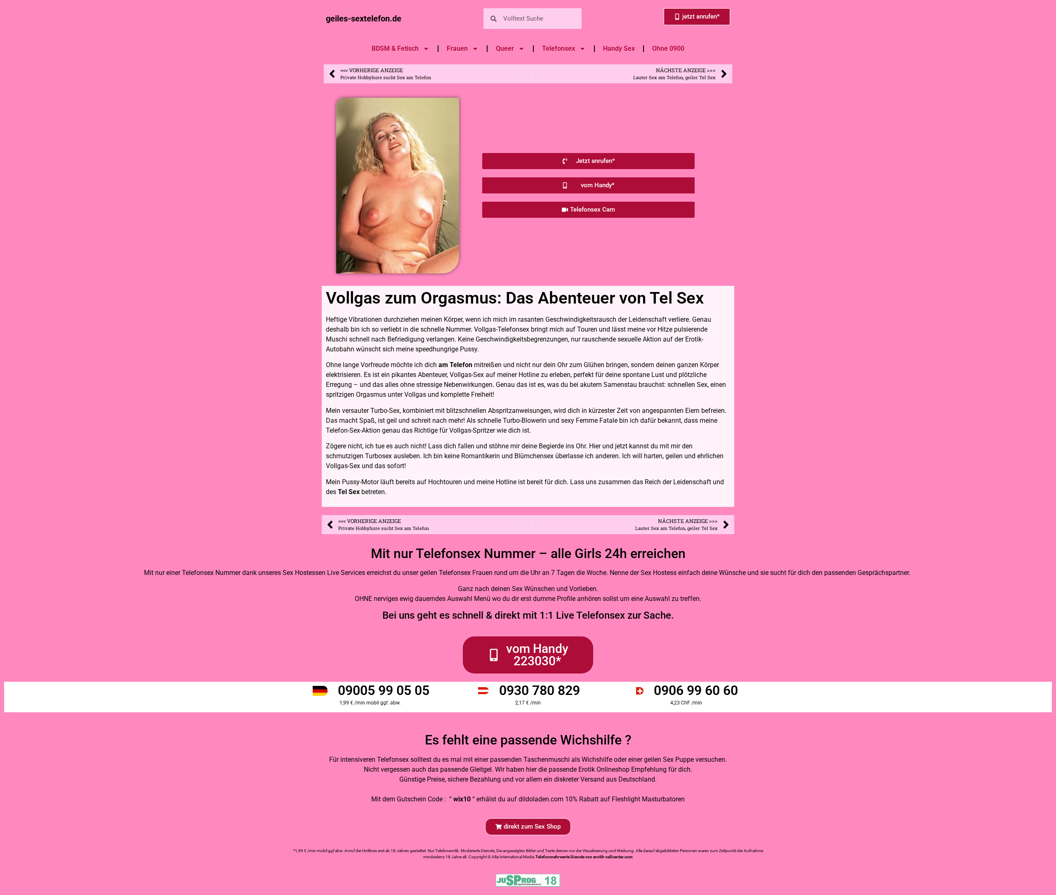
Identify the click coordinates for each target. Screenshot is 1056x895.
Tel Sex (349, 492)
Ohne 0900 (668, 48)
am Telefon (455, 365)
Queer (505, 48)
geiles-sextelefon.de (363, 19)
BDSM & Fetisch (395, 48)
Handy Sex (619, 48)
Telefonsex (558, 48)
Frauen (457, 48)
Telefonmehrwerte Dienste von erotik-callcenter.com (584, 857)
